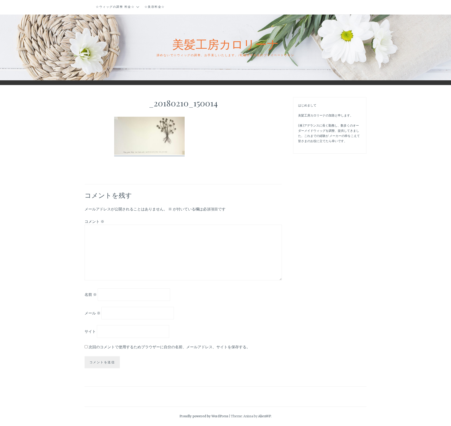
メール (93, 312)
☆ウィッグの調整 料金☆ (115, 6)
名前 (91, 294)
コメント (94, 221)
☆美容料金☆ (154, 6)
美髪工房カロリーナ (225, 44)
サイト (90, 331)
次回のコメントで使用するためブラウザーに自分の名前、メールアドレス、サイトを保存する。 (169, 347)
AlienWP (264, 416)
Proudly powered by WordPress (203, 416)
